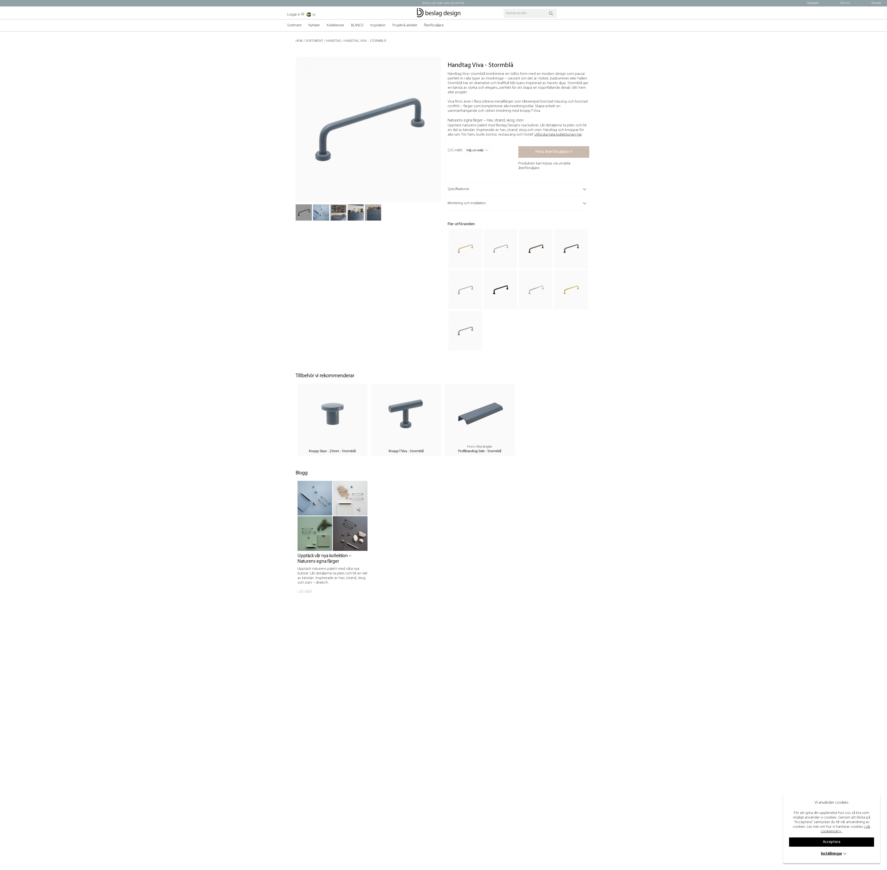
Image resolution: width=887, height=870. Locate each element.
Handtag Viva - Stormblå (365, 41)
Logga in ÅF (296, 14)
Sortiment (294, 25)
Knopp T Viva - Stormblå (406, 451)
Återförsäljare (434, 25)
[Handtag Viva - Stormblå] (304, 212)
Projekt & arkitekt (404, 25)
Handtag (333, 41)
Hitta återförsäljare (552, 152)
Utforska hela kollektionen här (558, 134)
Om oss (845, 3)
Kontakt (876, 3)
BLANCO (357, 25)
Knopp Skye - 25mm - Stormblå (332, 451)
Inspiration (378, 25)
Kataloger (813, 3)
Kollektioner (335, 25)
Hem (299, 41)
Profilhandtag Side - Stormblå (479, 451)
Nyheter (314, 25)
